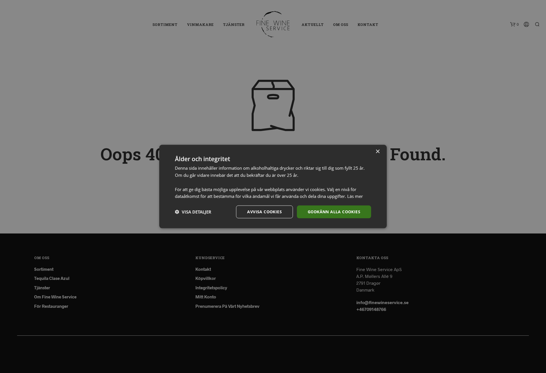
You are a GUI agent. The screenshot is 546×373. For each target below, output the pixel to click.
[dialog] (273, 186)
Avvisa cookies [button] (264, 211)
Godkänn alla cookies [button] (334, 211)
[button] (193, 211)
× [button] (377, 151)
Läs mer (355, 196)
